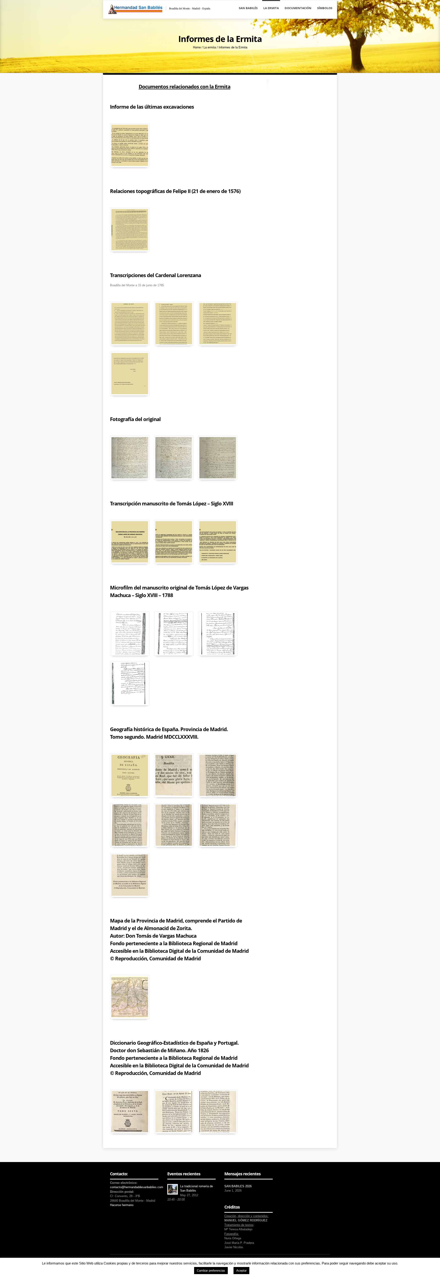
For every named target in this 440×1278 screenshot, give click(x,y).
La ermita (271, 8)
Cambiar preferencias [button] (211, 1270)
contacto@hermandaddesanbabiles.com (136, 1187)
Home (197, 47)
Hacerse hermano (121, 1205)
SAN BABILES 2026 (238, 1186)
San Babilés (248, 8)
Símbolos (324, 8)
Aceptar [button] (241, 1270)
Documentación (298, 8)
